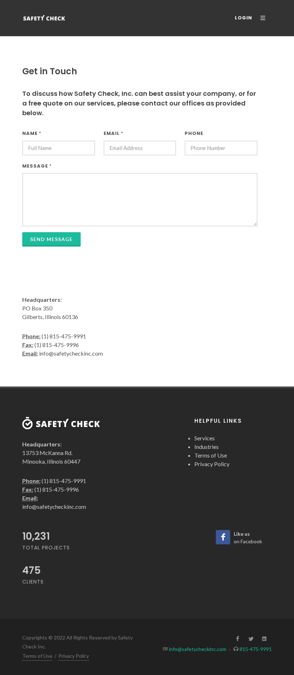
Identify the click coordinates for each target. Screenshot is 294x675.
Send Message (51, 239)
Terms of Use (210, 455)
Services (204, 438)
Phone (194, 133)
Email (113, 133)
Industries (206, 446)
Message (37, 166)
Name (31, 133)
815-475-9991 (256, 649)
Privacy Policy (211, 463)
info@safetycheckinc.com (197, 649)
